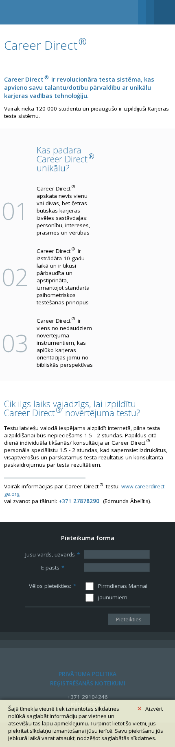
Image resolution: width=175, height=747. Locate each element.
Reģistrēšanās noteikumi (87, 683)
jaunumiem (112, 597)
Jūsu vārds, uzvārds (52, 554)
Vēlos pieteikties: (52, 586)
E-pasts (52, 567)
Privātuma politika (87, 674)
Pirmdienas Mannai (122, 586)
